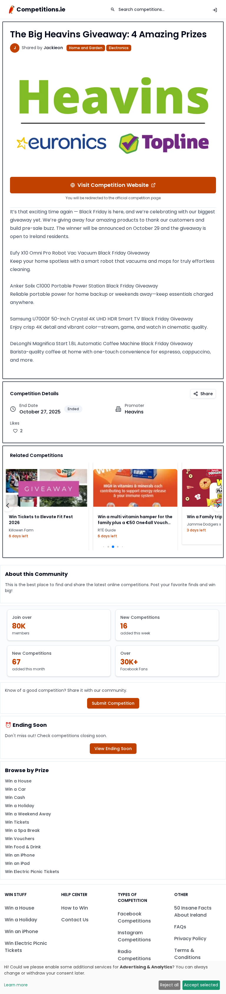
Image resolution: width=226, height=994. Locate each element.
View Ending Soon (113, 749)
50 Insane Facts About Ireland (193, 911)
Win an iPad (17, 863)
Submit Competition (113, 703)
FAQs (180, 926)
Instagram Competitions (134, 936)
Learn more (16, 985)
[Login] (215, 10)
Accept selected (201, 985)
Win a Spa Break (22, 830)
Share (206, 394)
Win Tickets (17, 822)
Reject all (169, 985)
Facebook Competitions (134, 917)
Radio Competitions (134, 955)
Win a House (18, 781)
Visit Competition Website (113, 185)
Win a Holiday (19, 806)
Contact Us (75, 919)
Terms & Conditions (187, 954)
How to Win (74, 908)
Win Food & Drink (23, 847)
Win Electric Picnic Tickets (32, 872)
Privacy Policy (190, 938)
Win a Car (15, 789)
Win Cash (15, 797)
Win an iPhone (20, 855)
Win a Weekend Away (28, 814)
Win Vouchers (19, 839)
